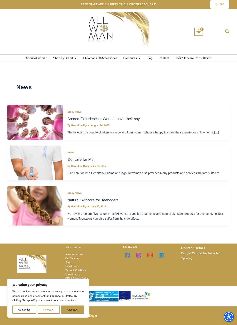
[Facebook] (127, 255)
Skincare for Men (81, 159)
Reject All (48, 309)
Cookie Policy (72, 274)
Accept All (72, 309)
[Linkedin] (161, 255)
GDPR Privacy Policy (77, 278)
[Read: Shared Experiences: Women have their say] (35, 122)
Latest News (72, 266)
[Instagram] (138, 255)
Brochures (130, 58)
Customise (24, 309)
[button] (220, 4)
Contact (163, 58)
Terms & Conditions (75, 270)
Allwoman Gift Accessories (99, 58)
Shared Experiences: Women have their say (103, 119)
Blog (149, 58)
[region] (48, 298)
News (78, 111)
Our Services (72, 258)
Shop (68, 262)
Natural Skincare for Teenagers (92, 200)
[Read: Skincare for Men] (35, 162)
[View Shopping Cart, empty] (198, 32)
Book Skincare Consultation (193, 58)
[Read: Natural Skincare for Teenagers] (35, 205)
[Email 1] (150, 255)
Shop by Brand (63, 58)
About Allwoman (36, 58)
